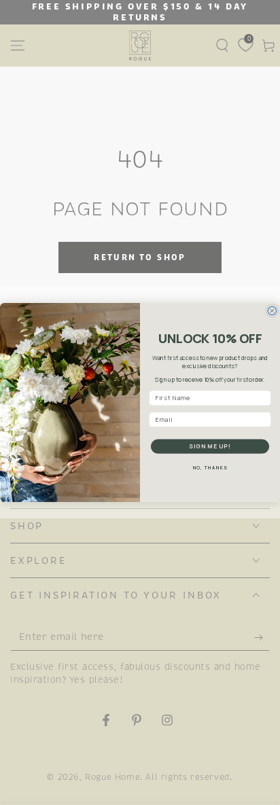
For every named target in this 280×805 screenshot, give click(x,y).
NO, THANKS (210, 468)
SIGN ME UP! (210, 446)
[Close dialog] (272, 310)
